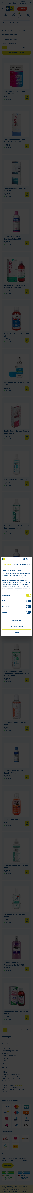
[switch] (28, 601)
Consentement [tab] (6, 564)
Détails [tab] (15, 564)
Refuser (16, 632)
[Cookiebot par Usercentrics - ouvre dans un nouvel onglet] (23, 559)
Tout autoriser (16, 620)
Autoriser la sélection (16, 626)
